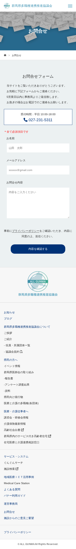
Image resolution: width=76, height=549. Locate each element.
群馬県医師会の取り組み (19, 372)
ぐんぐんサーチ (13, 462)
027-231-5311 (38, 117)
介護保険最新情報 (15, 423)
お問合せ (9, 511)
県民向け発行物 (13, 397)
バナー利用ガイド (15, 495)
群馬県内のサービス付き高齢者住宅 (26, 436)
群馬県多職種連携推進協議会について (27, 326)
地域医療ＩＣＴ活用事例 (19, 477)
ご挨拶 (8, 332)
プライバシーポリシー (25, 230)
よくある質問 (12, 489)
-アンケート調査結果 (16, 384)
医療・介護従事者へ (16, 411)
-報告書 (8, 378)
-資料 (7, 390)
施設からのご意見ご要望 (19, 518)
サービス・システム (16, 456)
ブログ (8, 318)
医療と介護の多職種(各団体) (21, 403)
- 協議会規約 (12, 351)
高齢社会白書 (12, 429)
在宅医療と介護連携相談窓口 (21, 442)
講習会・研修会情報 (16, 417)
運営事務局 (11, 503)
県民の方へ (11, 359)
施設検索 (10, 468)
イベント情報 (12, 366)
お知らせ (9, 312)
